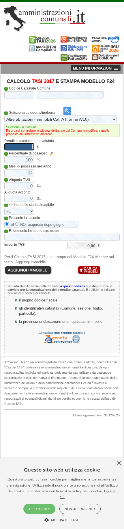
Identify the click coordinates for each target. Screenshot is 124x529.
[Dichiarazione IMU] (74, 51)
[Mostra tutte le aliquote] (67, 111)
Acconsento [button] (39, 509)
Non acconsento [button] (80, 509)
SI (11, 224)
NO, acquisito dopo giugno (41, 224)
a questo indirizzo (74, 286)
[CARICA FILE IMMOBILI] (88, 270)
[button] (62, 519)
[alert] (62, 493)
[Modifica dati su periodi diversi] (51, 154)
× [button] (119, 463)
